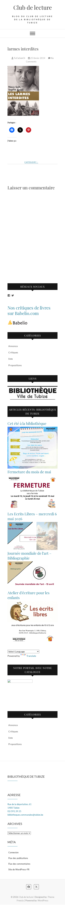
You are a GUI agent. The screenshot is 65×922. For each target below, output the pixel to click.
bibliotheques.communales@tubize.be (25, 814)
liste (10, 358)
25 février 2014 (38, 58)
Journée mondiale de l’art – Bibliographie (30, 556)
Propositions (15, 365)
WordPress (43, 900)
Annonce (13, 346)
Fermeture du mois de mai (29, 471)
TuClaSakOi (19, 58)
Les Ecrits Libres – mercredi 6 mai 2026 (32, 516)
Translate (31, 655)
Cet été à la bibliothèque (27, 423)
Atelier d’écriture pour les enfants (29, 595)
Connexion (13, 852)
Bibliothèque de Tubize (26, 776)
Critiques (13, 352)
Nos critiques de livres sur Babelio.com (29, 310)
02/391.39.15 (14, 811)
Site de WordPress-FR (18, 869)
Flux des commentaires (19, 863)
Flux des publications (18, 858)
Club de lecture (32, 7)
